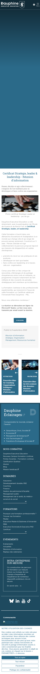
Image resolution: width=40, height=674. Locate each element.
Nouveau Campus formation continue (18, 456)
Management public (11, 494)
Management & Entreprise (16, 436)
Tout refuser (20, 662)
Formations (10, 509)
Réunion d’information (14, 335)
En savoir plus (12, 586)
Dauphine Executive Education (15, 454)
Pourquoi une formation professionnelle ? (19, 514)
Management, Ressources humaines (20, 340)
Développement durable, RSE (15, 483)
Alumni (6, 464)
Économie (10, 433)
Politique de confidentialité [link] (20, 670)
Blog (5, 467)
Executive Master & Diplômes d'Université (19, 521)
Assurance (7, 481)
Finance (6, 488)
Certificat (7, 529)
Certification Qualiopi (11, 461)
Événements (10, 539)
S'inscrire (20, 320)
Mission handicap (10, 469)
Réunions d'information (12, 549)
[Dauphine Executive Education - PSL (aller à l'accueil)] (13, 4)
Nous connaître (12, 449)
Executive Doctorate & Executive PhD (18, 527)
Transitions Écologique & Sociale (19, 441)
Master (6, 519)
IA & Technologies (13, 438)
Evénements (8, 544)
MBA (5, 524)
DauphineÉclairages (13, 412)
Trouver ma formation (12, 516)
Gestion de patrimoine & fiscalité (16, 491)
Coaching (7, 486)
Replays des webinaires (12, 552)
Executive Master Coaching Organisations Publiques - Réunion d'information (10, 386)
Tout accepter (20, 658)
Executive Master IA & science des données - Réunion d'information (30, 386)
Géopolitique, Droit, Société (17, 430)
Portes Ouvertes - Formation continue (18, 459)
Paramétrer (20, 666)
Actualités (7, 546)
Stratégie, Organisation (14, 338)
